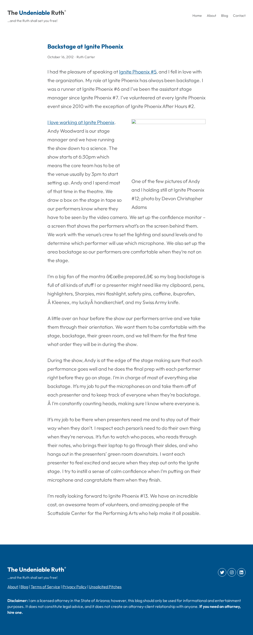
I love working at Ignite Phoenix (80, 122)
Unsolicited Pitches (105, 586)
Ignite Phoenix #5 (137, 72)
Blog (24, 586)
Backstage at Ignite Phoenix (85, 46)
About (12, 586)
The (12, 12)
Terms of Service (45, 586)
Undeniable (34, 12)
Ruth (57, 12)
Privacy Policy (74, 586)
